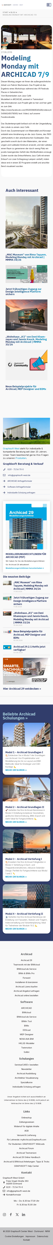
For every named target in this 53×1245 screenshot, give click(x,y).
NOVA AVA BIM (26, 1039)
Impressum (30, 1236)
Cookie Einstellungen (14, 1236)
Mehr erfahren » (16, 770)
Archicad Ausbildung (26, 1073)
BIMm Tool (26, 1021)
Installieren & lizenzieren (26, 982)
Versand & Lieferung (26, 1135)
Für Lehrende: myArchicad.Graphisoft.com (26, 1139)
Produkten (20, 458)
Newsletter (26, 1069)
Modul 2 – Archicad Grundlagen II (24, 807)
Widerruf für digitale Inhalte (26, 1126)
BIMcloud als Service (26, 969)
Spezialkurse (26, 1082)
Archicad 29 (26, 960)
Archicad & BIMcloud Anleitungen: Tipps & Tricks (26, 1161)
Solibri (26, 1052)
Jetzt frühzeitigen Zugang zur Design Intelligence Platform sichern (24, 291)
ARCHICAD (26, 1008)
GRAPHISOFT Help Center (26, 1166)
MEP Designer (26, 1034)
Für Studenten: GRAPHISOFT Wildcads (26, 1144)
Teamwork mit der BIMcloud (26, 964)
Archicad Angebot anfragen (26, 991)
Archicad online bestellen (26, 995)
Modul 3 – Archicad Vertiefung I (23, 859)
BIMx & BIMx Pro (26, 973)
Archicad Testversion (26, 1153)
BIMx (26, 1025)
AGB (26, 1130)
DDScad (26, 1030)
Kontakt (26, 1240)
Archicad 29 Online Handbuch (26, 1157)
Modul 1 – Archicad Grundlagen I (24, 752)
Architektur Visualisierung (26, 1078)
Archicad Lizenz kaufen (27, 986)
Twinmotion (26, 1047)
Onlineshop (26, 1117)
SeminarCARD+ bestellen (26, 1064)
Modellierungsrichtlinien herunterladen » (25, 568)
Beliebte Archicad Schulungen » (19, 716)
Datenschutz (42, 1236)
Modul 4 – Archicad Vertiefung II (24, 913)
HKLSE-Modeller (26, 1043)
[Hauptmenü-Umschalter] (49, 4)
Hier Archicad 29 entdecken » (22, 688)
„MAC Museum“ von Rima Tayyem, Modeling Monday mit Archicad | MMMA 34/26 (26, 257)
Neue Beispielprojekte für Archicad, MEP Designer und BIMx (26, 388)
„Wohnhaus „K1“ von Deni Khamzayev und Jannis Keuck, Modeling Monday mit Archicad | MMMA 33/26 (26, 340)
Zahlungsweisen (26, 1122)
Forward (26, 978)
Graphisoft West (11, 448)
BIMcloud (26, 1012)
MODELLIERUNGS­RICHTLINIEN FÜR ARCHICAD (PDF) (26, 555)
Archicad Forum (26, 1148)
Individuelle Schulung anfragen (27, 1086)
